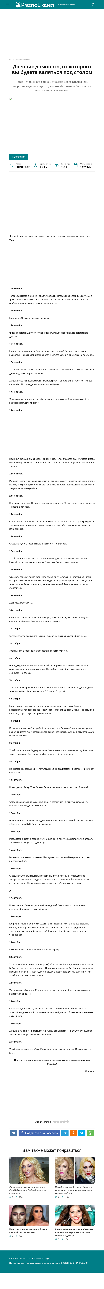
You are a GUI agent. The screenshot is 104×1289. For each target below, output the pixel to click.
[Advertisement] (52, 36)
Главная (13, 59)
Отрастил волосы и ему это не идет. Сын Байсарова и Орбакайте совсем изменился (27, 1190)
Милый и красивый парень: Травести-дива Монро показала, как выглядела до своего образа (74, 1190)
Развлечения (24, 59)
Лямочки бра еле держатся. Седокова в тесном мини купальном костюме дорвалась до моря (74, 1232)
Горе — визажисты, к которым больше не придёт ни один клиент (28, 1230)
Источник (90, 1071)
